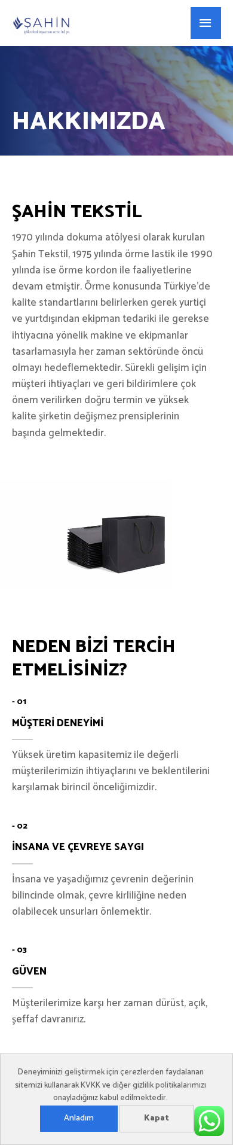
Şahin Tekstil (120, 23)
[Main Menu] (206, 23)
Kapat (156, 1118)
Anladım (79, 1118)
